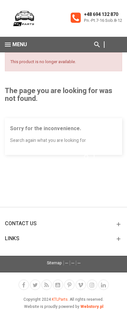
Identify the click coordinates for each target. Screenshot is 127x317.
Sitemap (54, 263)
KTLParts (60, 299)
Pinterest (69, 285)
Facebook (24, 285)
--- (66, 263)
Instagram (92, 285)
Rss (46, 285)
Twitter (35, 285)
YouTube (58, 285)
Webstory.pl (91, 307)
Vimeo (81, 285)
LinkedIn (103, 285)
